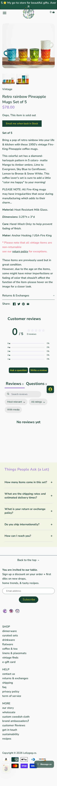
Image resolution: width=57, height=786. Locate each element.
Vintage (7, 89)
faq (4, 687)
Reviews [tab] (15, 383)
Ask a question (18, 370)
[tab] (36, 384)
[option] (8, 79)
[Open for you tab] (50, 389)
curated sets (10, 635)
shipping (7, 683)
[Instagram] (17, 611)
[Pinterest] (11, 611)
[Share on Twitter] (18, 303)
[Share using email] (28, 303)
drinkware (8, 640)
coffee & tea (9, 649)
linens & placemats (14, 653)
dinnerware (9, 631)
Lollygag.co (29, 753)
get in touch (9, 730)
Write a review (38, 370)
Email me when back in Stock (22, 123)
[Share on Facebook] (14, 303)
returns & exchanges (15, 678)
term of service (11, 696)
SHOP (6, 626)
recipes (6, 738)
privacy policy (10, 691)
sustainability (10, 734)
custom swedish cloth (15, 716)
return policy (20, 251)
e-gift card (9, 662)
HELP (5, 669)
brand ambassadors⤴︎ (15, 721)
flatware (7, 644)
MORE (6, 703)
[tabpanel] (28, 423)
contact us (8, 674)
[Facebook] (5, 611)
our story (8, 708)
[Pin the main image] (23, 303)
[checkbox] (13, 409)
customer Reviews (13, 725)
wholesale (8, 712)
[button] (28, 296)
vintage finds (10, 657)
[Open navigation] (11, 13)
